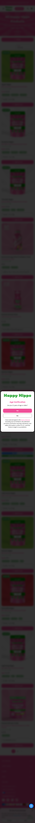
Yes (17, 411)
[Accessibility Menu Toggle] (31, 806)
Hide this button (29, 810)
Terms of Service (25, 420)
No (17, 416)
